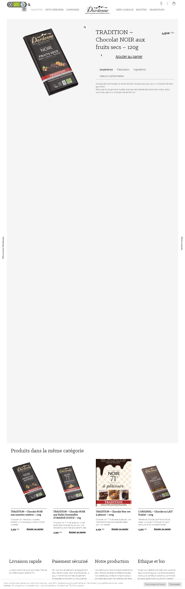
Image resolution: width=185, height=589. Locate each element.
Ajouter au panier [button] (35, 529)
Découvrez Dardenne (3, 248)
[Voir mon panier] (174, 3)
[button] (84, 27)
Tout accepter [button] (174, 584)
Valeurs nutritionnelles (112, 76)
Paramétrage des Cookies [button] (155, 584)
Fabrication (123, 69)
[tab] (106, 69)
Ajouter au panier (129, 56)
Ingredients (140, 69)
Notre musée (182, 243)
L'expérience (106, 69)
